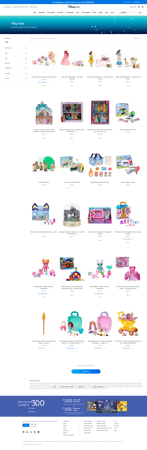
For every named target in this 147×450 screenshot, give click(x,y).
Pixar (64, 428)
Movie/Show (8, 68)
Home (94, 12)
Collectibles (86, 12)
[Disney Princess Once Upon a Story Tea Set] (44, 59)
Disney (65, 426)
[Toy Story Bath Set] (44, 165)
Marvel (65, 432)
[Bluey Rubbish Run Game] (128, 112)
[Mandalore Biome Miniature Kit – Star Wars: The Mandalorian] (72, 214)
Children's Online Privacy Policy (98, 441)
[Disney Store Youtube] (38, 432)
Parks (101, 12)
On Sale (7, 78)
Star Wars (65, 430)
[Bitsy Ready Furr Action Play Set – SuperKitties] (100, 269)
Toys (77, 12)
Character (7, 73)
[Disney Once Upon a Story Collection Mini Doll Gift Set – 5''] (72, 112)
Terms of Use (40, 441)
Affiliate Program (101, 423)
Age (6, 53)
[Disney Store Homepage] (73, 7)
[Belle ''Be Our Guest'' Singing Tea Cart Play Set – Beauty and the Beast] (128, 324)
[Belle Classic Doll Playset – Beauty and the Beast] (128, 59)
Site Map (117, 426)
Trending (42, 12)
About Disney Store (102, 426)
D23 (116, 421)
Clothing (60, 12)
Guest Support (7, 7)
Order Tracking (88, 423)
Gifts (106, 12)
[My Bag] (143, 7)
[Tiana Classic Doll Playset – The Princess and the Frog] (100, 59)
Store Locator (33, 7)
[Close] (143, 3)
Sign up (26, 425)
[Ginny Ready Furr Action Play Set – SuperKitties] (44, 269)
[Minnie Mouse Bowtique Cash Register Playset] (100, 214)
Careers (116, 423)
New (34, 12)
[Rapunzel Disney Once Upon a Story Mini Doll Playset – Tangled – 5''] (100, 324)
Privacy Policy (33, 426)
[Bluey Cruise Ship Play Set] (72, 165)
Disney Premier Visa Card (20, 7)
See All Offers (136, 2)
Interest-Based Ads (118, 441)
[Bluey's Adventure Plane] (128, 165)
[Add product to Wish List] (56, 45)
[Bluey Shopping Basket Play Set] (100, 165)
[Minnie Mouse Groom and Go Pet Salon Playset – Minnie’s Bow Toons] (128, 269)
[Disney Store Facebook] (23, 432)
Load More (86, 371)
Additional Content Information (51, 441)
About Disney (109, 441)
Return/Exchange (88, 426)
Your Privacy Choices (85, 441)
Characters (66, 421)
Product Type (8, 48)
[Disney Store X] (31, 432)
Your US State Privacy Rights (73, 441)
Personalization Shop (102, 430)
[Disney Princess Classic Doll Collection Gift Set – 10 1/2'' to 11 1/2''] (100, 112)
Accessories (70, 12)
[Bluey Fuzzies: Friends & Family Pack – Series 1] (44, 214)
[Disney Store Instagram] (27, 432)
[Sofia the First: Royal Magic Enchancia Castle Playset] (128, 214)
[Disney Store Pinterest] (35, 432)
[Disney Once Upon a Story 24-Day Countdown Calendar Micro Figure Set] (44, 112)
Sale (112, 12)
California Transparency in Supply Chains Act (32, 444)
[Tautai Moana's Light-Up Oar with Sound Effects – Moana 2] (44, 324)
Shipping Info (87, 428)
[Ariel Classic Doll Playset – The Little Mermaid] (72, 59)
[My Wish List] (139, 7)
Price (6, 58)
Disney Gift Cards (101, 421)
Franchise (7, 63)
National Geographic (68, 435)
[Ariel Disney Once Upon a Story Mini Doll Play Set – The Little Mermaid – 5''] (72, 324)
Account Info (87, 430)
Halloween (51, 12)
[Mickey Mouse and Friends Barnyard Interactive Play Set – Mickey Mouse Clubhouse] (72, 269)
